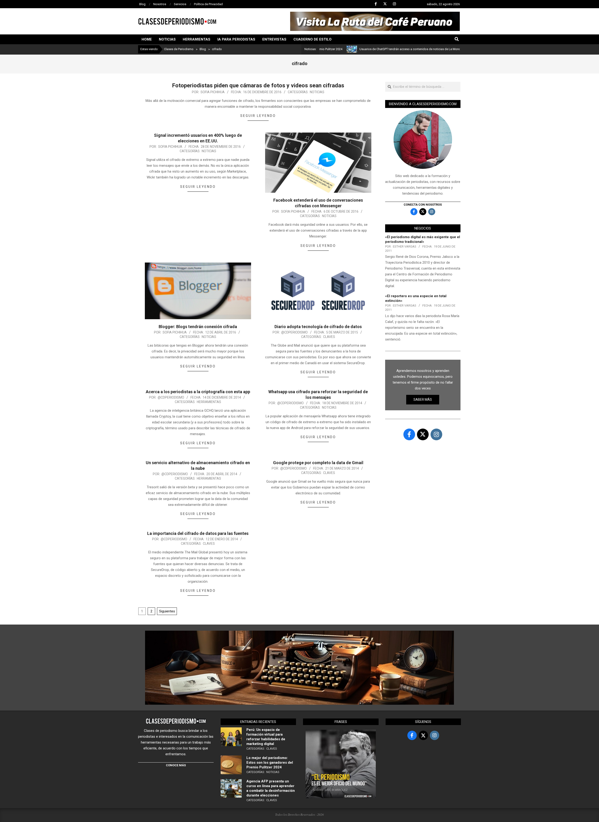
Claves (329, 337)
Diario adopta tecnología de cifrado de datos (318, 326)
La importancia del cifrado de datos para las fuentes (197, 533)
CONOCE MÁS (176, 765)
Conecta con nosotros (423, 204)
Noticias (317, 92)
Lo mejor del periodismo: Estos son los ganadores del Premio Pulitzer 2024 (269, 762)
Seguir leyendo (258, 116)
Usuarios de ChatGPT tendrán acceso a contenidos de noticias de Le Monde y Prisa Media (389, 49)
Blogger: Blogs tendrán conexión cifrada (198, 326)
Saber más (422, 399)
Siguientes (167, 611)
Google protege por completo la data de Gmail (318, 462)
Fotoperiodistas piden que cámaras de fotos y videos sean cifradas (258, 85)
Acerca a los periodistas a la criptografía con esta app (198, 391)
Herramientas (209, 402)
